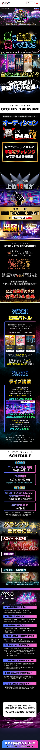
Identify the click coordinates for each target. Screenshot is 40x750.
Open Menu (37, 3)
